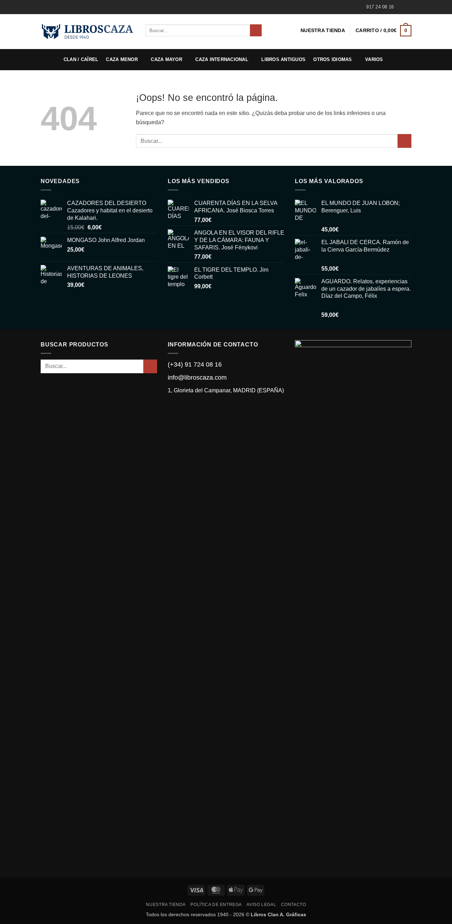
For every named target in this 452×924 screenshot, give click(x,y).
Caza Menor (122, 59)
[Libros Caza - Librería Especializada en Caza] (88, 31)
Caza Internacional (221, 59)
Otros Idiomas (332, 59)
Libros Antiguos (283, 59)
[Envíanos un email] (408, 7)
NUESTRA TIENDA (323, 30)
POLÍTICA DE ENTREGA (216, 904)
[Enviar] (256, 30)
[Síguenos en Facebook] (401, 7)
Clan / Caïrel (81, 59)
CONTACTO (293, 904)
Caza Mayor (166, 59)
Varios (374, 59)
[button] (383, 31)
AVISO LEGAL (261, 904)
